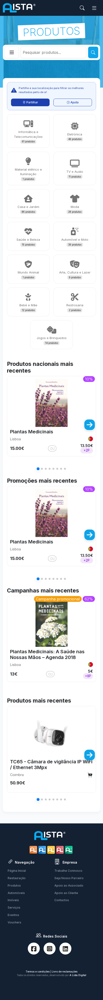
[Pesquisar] (93, 52)
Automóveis (16, 893)
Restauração (17, 878)
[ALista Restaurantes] (33, 850)
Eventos (13, 915)
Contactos (61, 900)
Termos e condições (38, 971)
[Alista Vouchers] (69, 850)
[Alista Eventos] (60, 850)
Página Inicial (17, 870)
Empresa (69, 862)
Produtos (14, 885)
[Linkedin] (65, 949)
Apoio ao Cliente (66, 893)
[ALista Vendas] (42, 850)
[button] (13, 424)
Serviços (14, 907)
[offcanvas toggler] (94, 8)
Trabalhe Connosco (68, 870)
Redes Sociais (55, 936)
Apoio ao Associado (68, 885)
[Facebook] (34, 949)
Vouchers (14, 922)
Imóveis (13, 900)
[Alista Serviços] (51, 850)
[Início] (19, 8)
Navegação (24, 862)
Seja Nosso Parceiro (69, 878)
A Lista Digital (77, 975)
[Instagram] (50, 949)
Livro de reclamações (64, 971)
